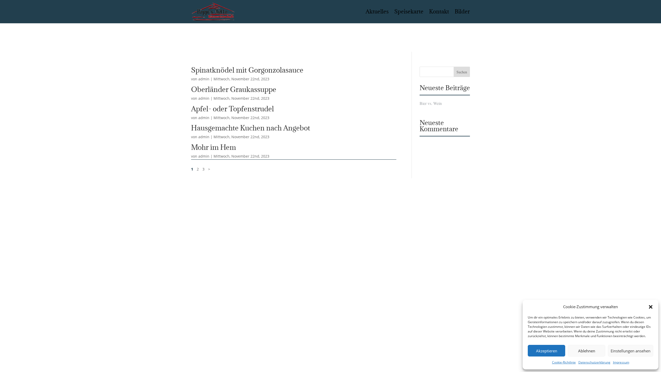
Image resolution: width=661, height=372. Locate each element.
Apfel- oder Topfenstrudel (232, 108)
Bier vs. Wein (431, 103)
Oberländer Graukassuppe (233, 89)
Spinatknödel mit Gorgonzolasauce (247, 70)
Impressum (621, 362)
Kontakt (439, 12)
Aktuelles (377, 12)
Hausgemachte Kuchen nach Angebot (250, 128)
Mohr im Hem (213, 147)
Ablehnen (586, 350)
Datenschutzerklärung (594, 362)
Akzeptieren (546, 350)
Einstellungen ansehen (630, 350)
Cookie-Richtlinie (564, 362)
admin (203, 78)
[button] (650, 306)
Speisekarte (408, 12)
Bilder (462, 12)
